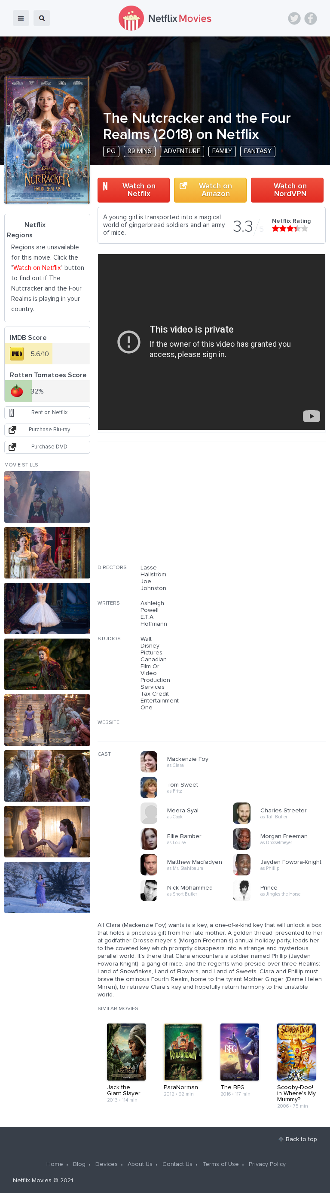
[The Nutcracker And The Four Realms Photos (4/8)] (47, 664)
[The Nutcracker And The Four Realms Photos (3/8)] (47, 608)
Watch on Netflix (139, 190)
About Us (140, 1164)
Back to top (301, 1139)
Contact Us (177, 1164)
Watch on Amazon (215, 190)
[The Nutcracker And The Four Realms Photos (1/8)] (47, 497)
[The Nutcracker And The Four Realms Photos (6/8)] (47, 776)
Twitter (294, 18)
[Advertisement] (261, 508)
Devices (106, 1164)
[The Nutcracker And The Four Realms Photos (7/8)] (47, 831)
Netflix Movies (32, 1181)
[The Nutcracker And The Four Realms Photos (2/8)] (47, 552)
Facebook (310, 18)
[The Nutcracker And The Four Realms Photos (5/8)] (47, 720)
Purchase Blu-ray (49, 430)
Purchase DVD (49, 447)
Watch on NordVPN (290, 190)
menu (21, 18)
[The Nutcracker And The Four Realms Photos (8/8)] (47, 887)
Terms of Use (220, 1164)
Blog (79, 1164)
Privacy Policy (267, 1164)
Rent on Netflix (49, 412)
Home (54, 1164)
